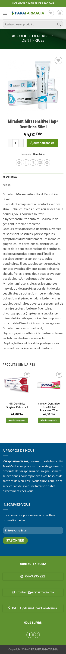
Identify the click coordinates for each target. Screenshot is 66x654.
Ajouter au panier (42, 143)
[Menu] (5, 13)
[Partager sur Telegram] (47, 162)
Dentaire (41, 36)
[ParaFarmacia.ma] (27, 13)
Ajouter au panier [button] (17, 420)
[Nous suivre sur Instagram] (36, 635)
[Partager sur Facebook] (26, 162)
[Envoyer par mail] (40, 162)
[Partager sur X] (33, 162)
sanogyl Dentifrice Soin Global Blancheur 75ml (49, 407)
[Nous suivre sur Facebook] (29, 635)
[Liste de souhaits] (51, 13)
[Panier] (60, 13)
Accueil (19, 36)
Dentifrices (33, 40)
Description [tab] (10, 177)
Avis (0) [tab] (7, 184)
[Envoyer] (59, 24)
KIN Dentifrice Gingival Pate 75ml (17, 405)
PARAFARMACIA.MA (44, 649)
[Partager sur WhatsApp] (19, 162)
